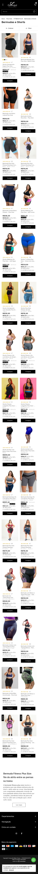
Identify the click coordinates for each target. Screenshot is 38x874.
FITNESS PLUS (18, 19)
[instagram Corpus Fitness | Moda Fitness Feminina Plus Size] (16, 833)
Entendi (11, 870)
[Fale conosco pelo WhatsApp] (33, 860)
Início (3, 19)
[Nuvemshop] (19, 861)
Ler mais (19, 805)
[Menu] (3, 5)
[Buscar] (34, 11)
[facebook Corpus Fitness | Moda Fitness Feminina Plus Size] (21, 833)
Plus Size (9, 19)
